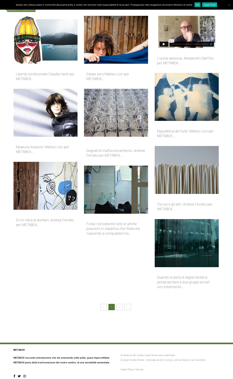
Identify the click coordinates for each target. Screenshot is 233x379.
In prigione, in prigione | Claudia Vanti (39, 68)
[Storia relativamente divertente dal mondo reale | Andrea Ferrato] (116, 113)
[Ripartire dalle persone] (116, 190)
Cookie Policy (127, 369)
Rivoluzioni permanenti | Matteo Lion (39, 141)
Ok (197, 4)
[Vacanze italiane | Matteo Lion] (116, 40)
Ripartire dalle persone (101, 218)
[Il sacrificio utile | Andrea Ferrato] (45, 186)
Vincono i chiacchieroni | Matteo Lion (180, 125)
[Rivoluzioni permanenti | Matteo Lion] (45, 113)
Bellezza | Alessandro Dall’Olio (177, 52)
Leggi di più (210, 4)
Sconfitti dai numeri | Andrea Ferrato (180, 198)
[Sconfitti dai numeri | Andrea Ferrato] (187, 170)
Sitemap (139, 369)
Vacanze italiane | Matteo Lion (105, 68)
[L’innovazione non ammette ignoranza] (187, 243)
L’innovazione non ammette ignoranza (181, 271)
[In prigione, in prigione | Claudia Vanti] (45, 40)
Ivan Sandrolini (198, 360)
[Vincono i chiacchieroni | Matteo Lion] (187, 97)
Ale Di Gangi (166, 360)
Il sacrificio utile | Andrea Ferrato (37, 214)
